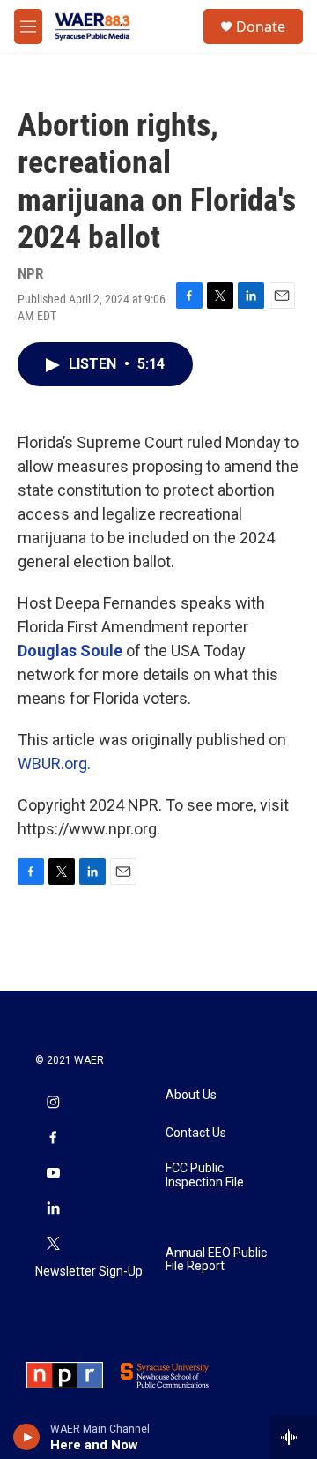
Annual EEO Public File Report (216, 1260)
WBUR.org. (54, 763)
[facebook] (52, 1138)
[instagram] (52, 1103)
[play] (27, 1437)
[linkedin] (52, 1209)
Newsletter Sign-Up (89, 1271)
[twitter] (52, 1244)
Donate (260, 26)
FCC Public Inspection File (205, 1175)
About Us (191, 1095)
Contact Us (196, 1133)
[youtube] (52, 1174)
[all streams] (293, 1437)
